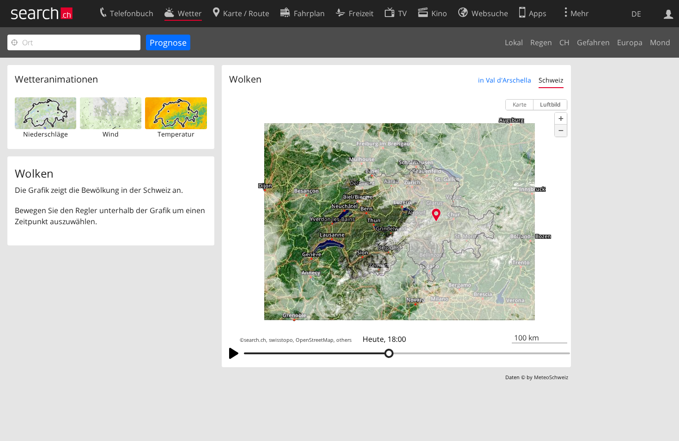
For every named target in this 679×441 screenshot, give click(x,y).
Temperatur (176, 134)
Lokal (514, 42)
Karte (520, 104)
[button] (561, 119)
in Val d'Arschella (504, 80)
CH (564, 42)
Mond (660, 42)
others (344, 340)
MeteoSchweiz (551, 377)
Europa (630, 42)
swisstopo (281, 340)
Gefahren (593, 42)
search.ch (255, 340)
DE (636, 14)
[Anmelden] (668, 13)
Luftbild (550, 104)
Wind (111, 134)
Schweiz (551, 80)
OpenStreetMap (314, 340)
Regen (541, 42)
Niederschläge (45, 134)
